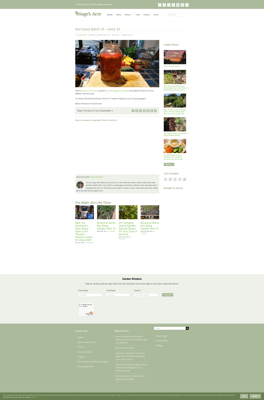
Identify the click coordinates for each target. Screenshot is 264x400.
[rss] (182, 5)
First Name (83, 290)
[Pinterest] (151, 111)
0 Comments (89, 243)
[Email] (155, 111)
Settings (33, 397)
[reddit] (187, 5)
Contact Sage (161, 336)
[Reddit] (140, 111)
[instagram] (164, 5)
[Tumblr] (148, 111)
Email (137, 290)
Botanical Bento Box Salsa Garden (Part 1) (150, 225)
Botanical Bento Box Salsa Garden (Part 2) (106, 225)
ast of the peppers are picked (117, 90)
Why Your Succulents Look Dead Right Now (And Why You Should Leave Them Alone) (176, 88)
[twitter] (169, 5)
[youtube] (178, 5)
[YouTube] (184, 179)
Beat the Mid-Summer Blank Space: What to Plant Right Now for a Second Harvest (175, 111)
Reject (255, 396)
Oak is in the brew (90, 90)
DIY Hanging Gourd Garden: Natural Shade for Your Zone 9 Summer (128, 228)
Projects (130, 35)
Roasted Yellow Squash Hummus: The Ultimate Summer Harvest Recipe (173, 157)
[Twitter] (175, 179)
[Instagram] (170, 179)
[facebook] (159, 5)
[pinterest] (173, 5)
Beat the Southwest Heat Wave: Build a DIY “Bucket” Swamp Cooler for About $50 (83, 231)
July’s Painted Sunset (172, 66)
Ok (244, 396)
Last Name (111, 290)
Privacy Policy (162, 340)
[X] (137, 111)
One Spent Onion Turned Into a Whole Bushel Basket (176, 134)
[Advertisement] (176, 229)
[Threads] (144, 111)
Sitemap (159, 345)
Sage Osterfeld (82, 35)
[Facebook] (133, 111)
